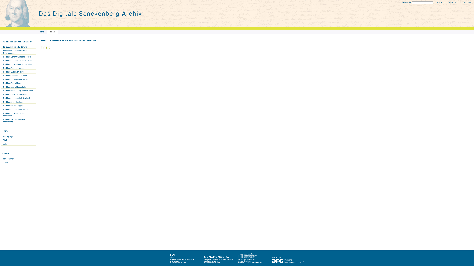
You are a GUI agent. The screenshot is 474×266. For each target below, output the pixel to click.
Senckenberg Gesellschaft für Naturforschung (15, 52)
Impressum (448, 2)
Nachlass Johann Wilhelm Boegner (17, 57)
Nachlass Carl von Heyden (13, 68)
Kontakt (458, 2)
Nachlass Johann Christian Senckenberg (14, 114)
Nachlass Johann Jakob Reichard (16, 98)
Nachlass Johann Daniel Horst (15, 76)
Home (439, 2)
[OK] (434, 2)
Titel (5, 140)
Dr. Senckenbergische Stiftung (15, 47)
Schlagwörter (8, 159)
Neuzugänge (8, 136)
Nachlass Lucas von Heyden (14, 72)
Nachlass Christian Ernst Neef (15, 94)
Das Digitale (90, 13)
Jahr (5, 144)
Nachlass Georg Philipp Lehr (14, 87)
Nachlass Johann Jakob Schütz (15, 109)
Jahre (5, 162)
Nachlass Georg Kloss (11, 83)
